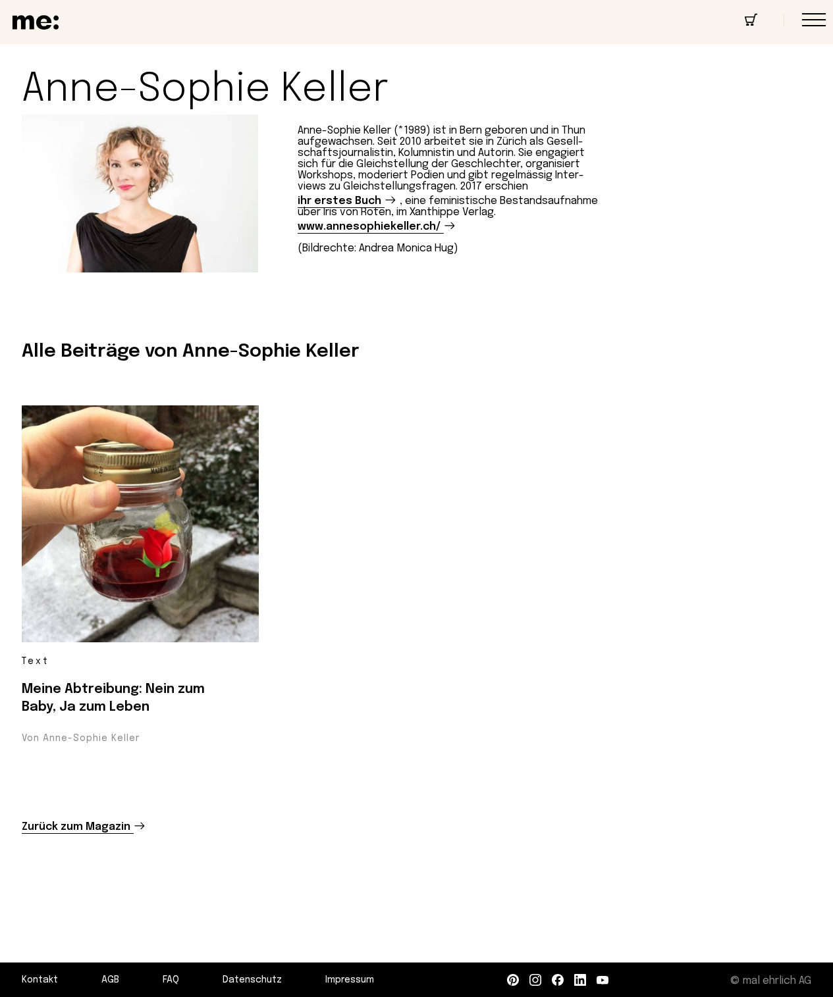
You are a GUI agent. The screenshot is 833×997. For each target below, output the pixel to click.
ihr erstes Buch (339, 201)
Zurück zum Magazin (76, 826)
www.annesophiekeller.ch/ (369, 226)
